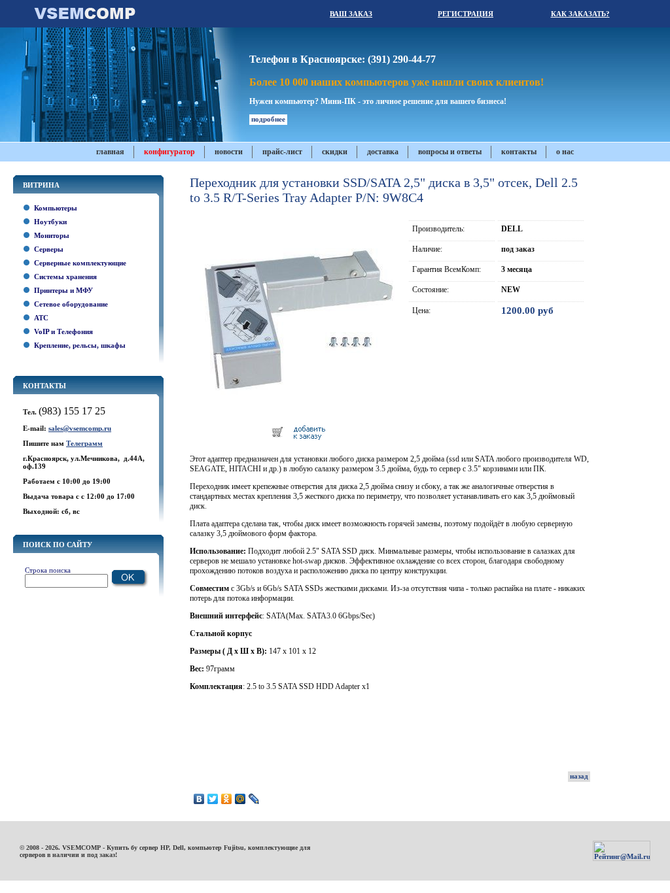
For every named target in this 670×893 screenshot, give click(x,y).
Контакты (519, 151)
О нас (565, 151)
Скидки (334, 151)
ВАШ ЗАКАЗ (351, 14)
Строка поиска (48, 570)
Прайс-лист (282, 151)
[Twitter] (213, 798)
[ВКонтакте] (199, 798)
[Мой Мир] (240, 798)
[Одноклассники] (227, 798)
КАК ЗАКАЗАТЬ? (580, 14)
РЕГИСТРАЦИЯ (465, 14)
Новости (229, 151)
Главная (110, 151)
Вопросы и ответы (450, 151)
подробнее (268, 119)
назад (579, 776)
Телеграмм (84, 443)
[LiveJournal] (254, 798)
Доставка (382, 151)
